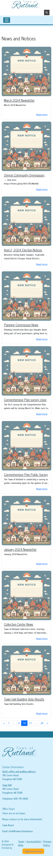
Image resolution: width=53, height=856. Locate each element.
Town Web (21, 843)
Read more (41, 114)
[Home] (25, 4)
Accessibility (34, 841)
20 (42, 723)
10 (24, 723)
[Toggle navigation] (6, 20)
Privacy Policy (47, 843)
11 (30, 723)
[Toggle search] (46, 12)
